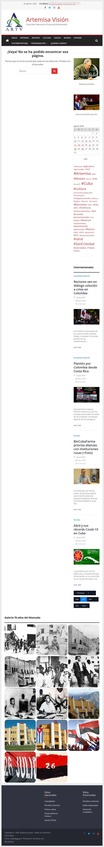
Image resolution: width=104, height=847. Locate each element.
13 (86, 141)
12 (83, 141)
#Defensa (95, 198)
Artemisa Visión (47, 19)
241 (83, 599)
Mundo (67, 38)
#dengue (77, 201)
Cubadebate (50, 801)
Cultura (47, 38)
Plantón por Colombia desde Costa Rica (85, 367)
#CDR (94, 179)
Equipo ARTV (80, 297)
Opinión (78, 38)
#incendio (78, 214)
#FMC (76, 208)
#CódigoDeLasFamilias (82, 198)
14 (90, 141)
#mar (92, 217)
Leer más (77, 347)
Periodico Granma (52, 805)
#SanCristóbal (80, 248)
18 (79, 145)
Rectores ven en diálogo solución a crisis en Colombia (85, 287)
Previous (80, 593)
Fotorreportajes (20, 43)
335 (77, 605)
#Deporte (84, 201)
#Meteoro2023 (79, 229)
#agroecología (79, 169)
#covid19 (77, 184)
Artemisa (24, 38)
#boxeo (88, 179)
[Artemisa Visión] (7, 40)
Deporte (36, 38)
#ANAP (87, 169)
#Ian (94, 211)
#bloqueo (79, 178)
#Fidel (95, 204)
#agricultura (88, 166)
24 (75, 149)
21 (90, 145)
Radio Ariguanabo (90, 805)
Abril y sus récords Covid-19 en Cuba (86, 529)
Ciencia (57, 38)
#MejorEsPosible (81, 226)
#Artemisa (82, 173)
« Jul (85, 158)
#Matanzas (86, 220)
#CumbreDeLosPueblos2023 (83, 193)
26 (83, 149)
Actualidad (78, 276)
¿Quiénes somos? (58, 43)
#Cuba (87, 183)
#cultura (80, 189)
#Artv (94, 174)
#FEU (90, 205)
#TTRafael (90, 248)
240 (77, 599)
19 (83, 145)
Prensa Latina (50, 809)
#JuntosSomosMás (81, 217)
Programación (38, 43)
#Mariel (76, 220)
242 (90, 599)
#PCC (76, 235)
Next (84, 605)
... (93, 593)
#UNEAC (77, 251)
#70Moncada (78, 166)
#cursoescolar (79, 195)
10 (75, 141)
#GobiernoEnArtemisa (82, 211)
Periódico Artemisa (91, 801)
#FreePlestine (85, 208)
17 (75, 145)
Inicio (14, 38)
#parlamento (89, 232)
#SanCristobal (84, 244)
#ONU (81, 232)
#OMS (76, 232)
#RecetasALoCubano (87, 235)
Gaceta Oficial (50, 820)
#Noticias (89, 229)
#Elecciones (80, 204)
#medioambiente (80, 223)
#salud (78, 239)
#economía (93, 201)
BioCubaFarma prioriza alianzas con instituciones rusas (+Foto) (86, 447)
